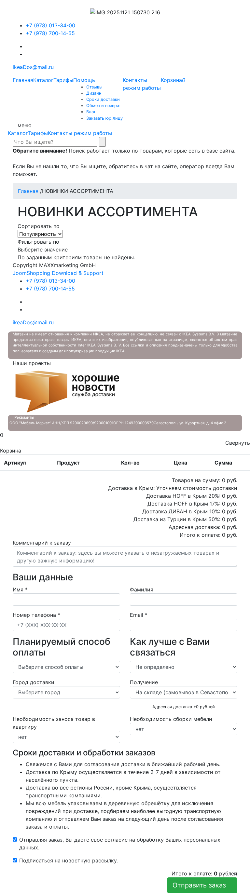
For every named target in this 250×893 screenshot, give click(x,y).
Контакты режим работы (80, 133)
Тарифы (38, 133)
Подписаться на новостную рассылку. (68, 860)
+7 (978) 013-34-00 (50, 25)
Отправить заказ (202, 885)
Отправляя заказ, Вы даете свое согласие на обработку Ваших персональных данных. (119, 843)
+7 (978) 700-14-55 (50, 33)
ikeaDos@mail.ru (33, 67)
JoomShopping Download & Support (58, 273)
